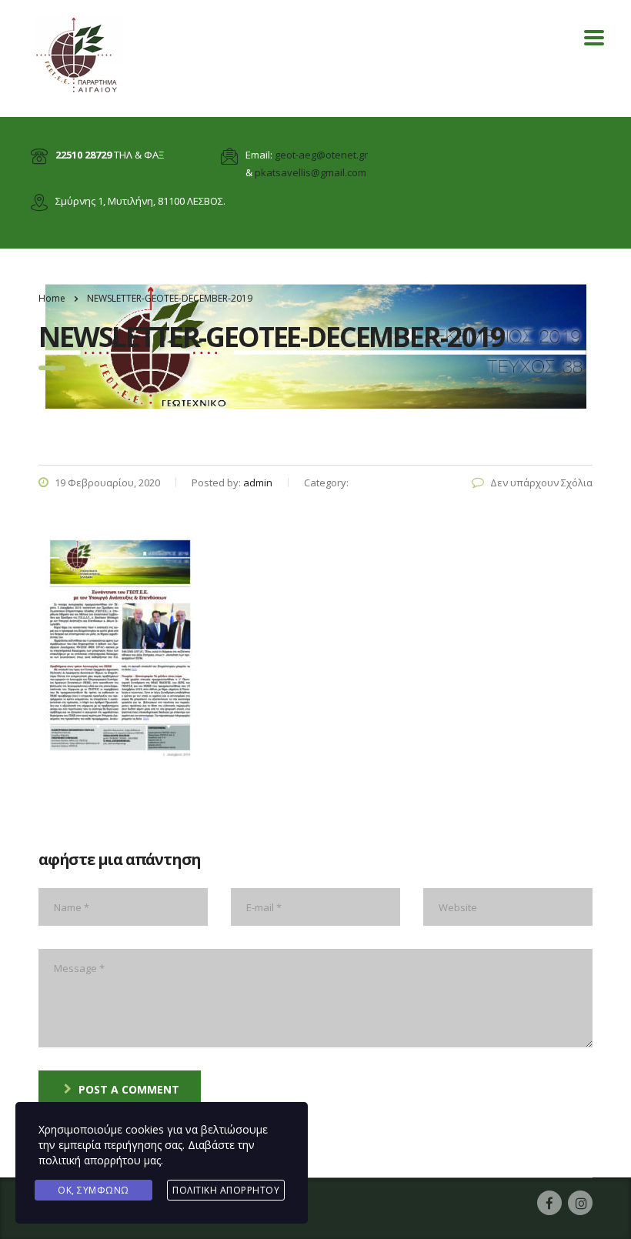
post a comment (128, 1089)
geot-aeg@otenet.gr (321, 155)
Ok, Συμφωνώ (93, 1190)
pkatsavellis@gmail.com (310, 172)
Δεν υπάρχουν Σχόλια (541, 482)
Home (51, 298)
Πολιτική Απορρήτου (225, 1190)
